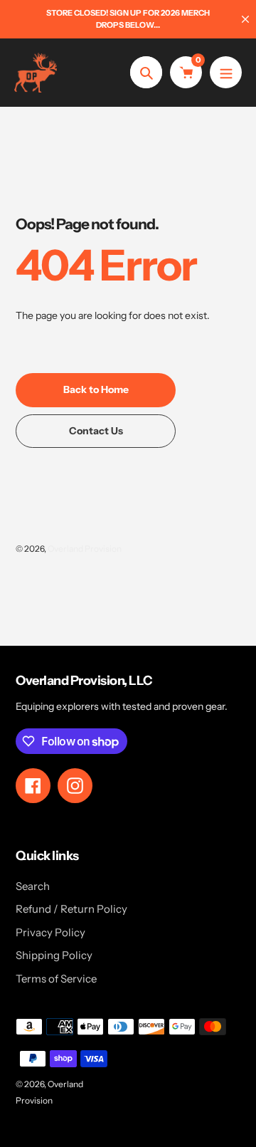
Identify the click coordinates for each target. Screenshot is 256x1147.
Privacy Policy (50, 932)
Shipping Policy (54, 955)
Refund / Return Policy (71, 909)
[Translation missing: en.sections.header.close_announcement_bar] (245, 19)
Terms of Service (56, 978)
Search (33, 886)
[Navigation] (226, 72)
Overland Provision (85, 548)
